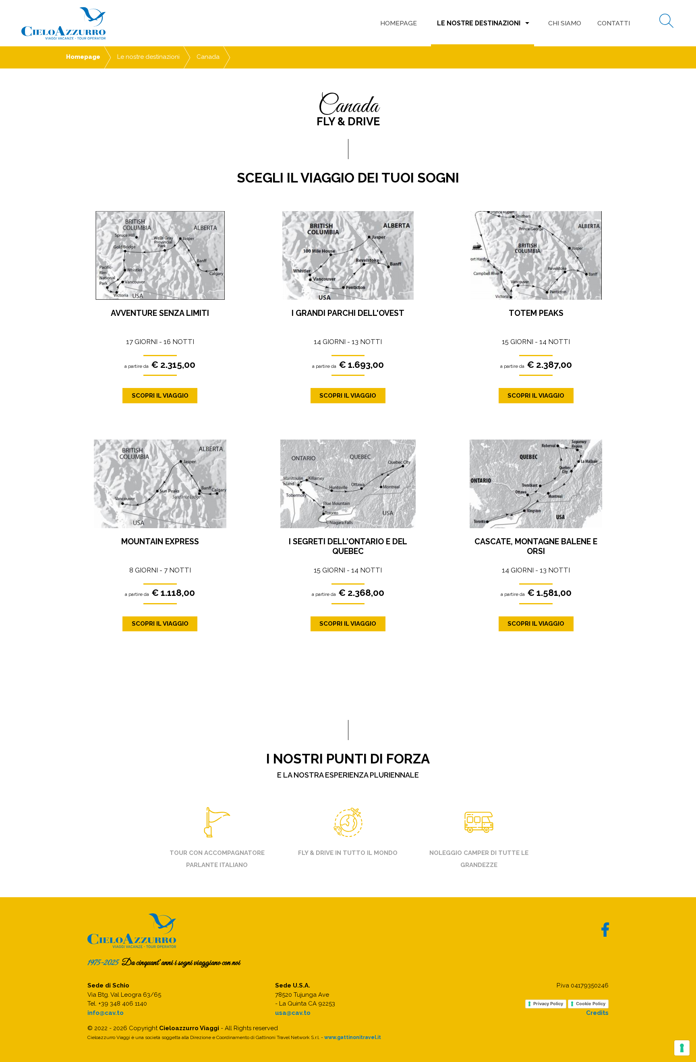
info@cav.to (105, 1012)
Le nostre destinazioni (484, 23)
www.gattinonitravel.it (352, 1037)
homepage (398, 23)
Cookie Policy (590, 1003)
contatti (613, 23)
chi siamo (564, 23)
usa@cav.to (293, 1012)
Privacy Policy (548, 1003)
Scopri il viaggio (160, 395)
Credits (597, 1012)
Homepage (83, 56)
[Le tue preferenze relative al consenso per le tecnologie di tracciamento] (682, 1048)
